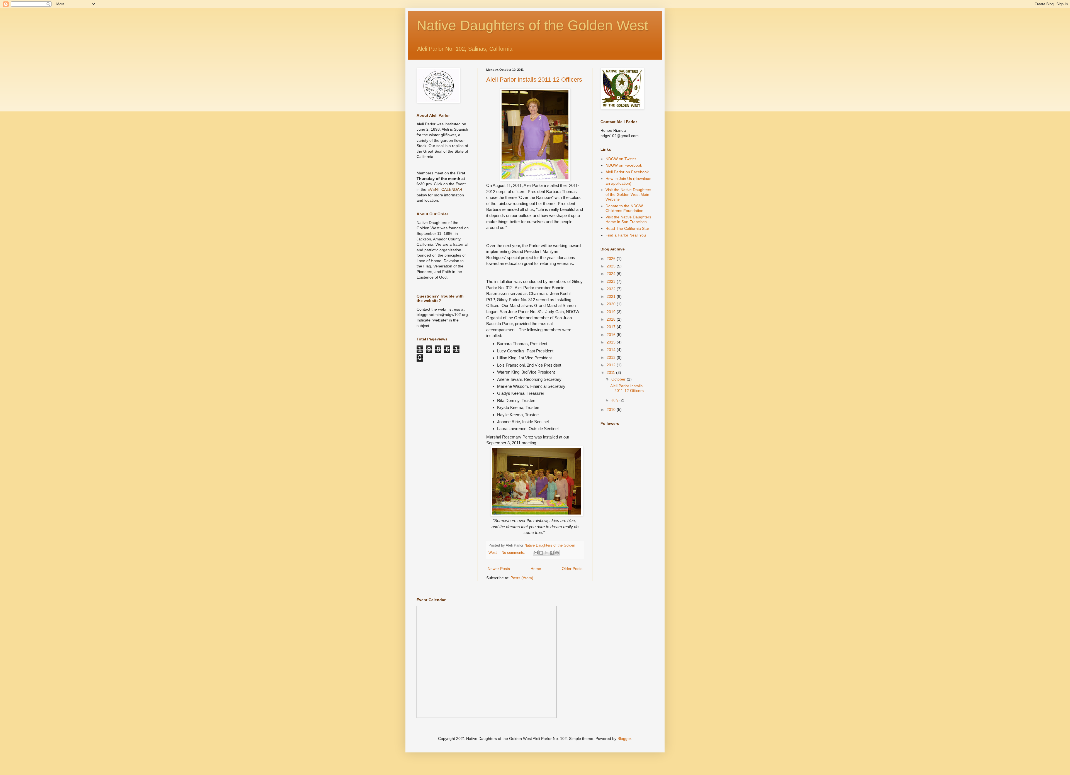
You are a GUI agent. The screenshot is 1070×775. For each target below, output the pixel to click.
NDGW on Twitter (620, 159)
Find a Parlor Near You (625, 235)
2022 (612, 289)
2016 (612, 334)
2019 (612, 311)
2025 (612, 266)
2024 (612, 273)
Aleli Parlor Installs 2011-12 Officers (534, 79)
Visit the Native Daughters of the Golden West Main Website (628, 194)
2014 (612, 349)
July (615, 400)
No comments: (514, 553)
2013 (612, 357)
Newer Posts (499, 568)
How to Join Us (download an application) (628, 181)
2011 (611, 372)
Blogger (624, 738)
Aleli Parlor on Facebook (627, 172)
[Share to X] (546, 552)
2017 (612, 327)
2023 (612, 281)
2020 (612, 304)
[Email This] (536, 552)
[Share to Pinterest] (557, 552)
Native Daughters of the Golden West (532, 25)
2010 (612, 409)
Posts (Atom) (521, 578)
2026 (612, 258)
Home (536, 568)
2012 (612, 365)
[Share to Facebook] (552, 552)
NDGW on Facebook (623, 165)
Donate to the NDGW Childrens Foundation (624, 208)
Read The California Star (627, 228)
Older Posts (572, 568)
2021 (612, 296)
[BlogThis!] (541, 552)
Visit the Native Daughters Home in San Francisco (628, 219)
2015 (612, 342)
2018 (612, 319)
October (619, 379)
